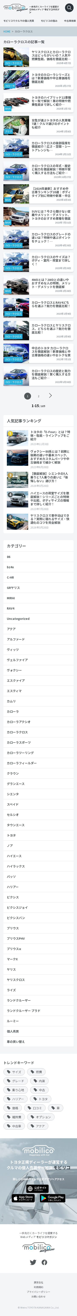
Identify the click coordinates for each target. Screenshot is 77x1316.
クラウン (13, 773)
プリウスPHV (16, 938)
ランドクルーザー (19, 1000)
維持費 (16, 1117)
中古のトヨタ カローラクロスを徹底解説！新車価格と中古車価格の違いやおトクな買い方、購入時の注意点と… (51, 351)
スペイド (13, 804)
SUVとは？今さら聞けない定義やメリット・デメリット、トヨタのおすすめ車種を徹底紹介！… (51, 215)
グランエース (16, 783)
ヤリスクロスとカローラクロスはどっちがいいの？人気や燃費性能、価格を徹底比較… (51, 55)
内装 (42, 1081)
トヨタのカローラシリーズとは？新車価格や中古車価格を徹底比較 (51, 78)
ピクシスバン (16, 918)
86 (8, 557)
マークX (12, 959)
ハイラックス (16, 866)
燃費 (39, 1072)
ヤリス (11, 969)
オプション (43, 1117)
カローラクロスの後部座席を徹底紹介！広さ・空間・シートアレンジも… (51, 146)
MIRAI (11, 598)
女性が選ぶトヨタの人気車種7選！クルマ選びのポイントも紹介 (51, 123)
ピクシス (13, 897)
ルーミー (13, 1021)
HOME (6, 31)
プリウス (13, 928)
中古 (42, 1090)
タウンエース (16, 825)
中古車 (16, 1126)
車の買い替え (16, 1041)
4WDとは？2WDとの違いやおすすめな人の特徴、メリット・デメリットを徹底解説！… (51, 283)
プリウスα (14, 949)
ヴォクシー (14, 670)
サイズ (16, 1072)
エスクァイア (16, 680)
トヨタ (11, 835)
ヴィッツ (13, 649)
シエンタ (13, 794)
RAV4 (7, 108)
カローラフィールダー (22, 763)
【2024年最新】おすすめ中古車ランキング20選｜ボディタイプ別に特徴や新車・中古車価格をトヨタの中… (51, 192)
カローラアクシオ (19, 722)
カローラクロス (13, 63)
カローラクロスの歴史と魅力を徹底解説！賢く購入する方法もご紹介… (51, 374)
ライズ (11, 990)
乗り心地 (18, 1090)
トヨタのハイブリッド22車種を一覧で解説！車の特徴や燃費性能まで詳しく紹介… (51, 101)
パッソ (11, 876)
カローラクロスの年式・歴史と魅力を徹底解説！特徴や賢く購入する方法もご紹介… (51, 169)
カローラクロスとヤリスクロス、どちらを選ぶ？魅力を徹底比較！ (51, 328)
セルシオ (13, 814)
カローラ (10, 85)
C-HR (10, 577)
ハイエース (14, 856)
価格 (15, 1108)
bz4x (10, 567)
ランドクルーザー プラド (23, 1010)
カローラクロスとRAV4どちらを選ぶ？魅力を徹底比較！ (51, 304)
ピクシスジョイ (17, 907)
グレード (18, 1081)
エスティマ (14, 691)
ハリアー (13, 887)
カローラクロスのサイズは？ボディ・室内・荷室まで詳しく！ (51, 260)
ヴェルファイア (17, 660)
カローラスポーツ (19, 742)
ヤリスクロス (16, 979)
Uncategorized (18, 618)
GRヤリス (13, 587)
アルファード (16, 639)
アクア (8, 131)
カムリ (11, 701)
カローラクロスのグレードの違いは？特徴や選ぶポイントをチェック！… (51, 237)
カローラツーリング (20, 753)
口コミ (37, 1108)
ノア (10, 845)
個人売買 (13, 1031)
